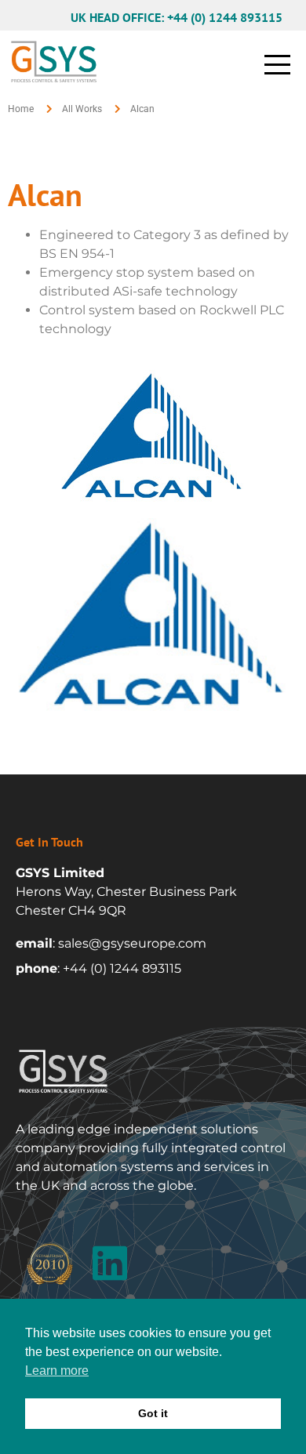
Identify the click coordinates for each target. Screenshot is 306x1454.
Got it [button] (153, 1413)
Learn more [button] (57, 1370)
